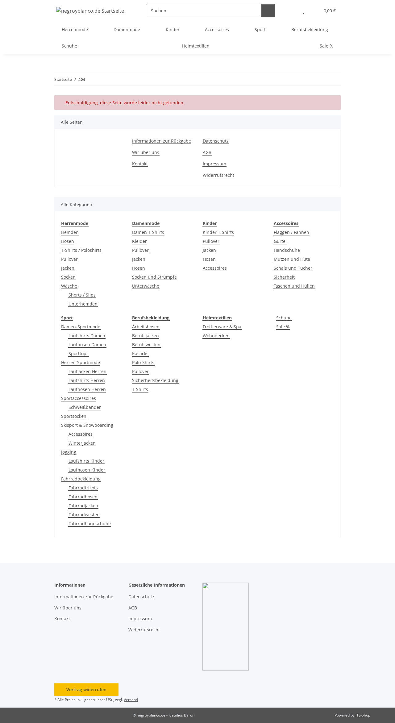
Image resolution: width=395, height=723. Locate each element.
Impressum (214, 164)
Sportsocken (73, 416)
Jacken (67, 268)
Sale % (283, 327)
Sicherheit (284, 277)
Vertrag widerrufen (86, 689)
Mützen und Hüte (292, 259)
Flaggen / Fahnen (291, 232)
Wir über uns (145, 152)
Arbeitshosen (146, 327)
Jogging (68, 452)
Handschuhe (287, 250)
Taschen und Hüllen (294, 286)
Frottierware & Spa (222, 327)
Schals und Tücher (293, 268)
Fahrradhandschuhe (90, 523)
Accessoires (215, 268)
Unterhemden (83, 304)
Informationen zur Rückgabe (161, 141)
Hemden (70, 232)
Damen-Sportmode (80, 327)
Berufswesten (146, 344)
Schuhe (284, 318)
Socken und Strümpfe (154, 277)
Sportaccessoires (78, 398)
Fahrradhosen (83, 497)
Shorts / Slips (82, 295)
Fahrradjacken (83, 506)
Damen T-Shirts (148, 232)
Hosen (67, 241)
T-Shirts (140, 389)
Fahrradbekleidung (81, 479)
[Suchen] (268, 10)
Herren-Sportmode (80, 362)
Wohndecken (216, 336)
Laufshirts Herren (87, 380)
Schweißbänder (85, 407)
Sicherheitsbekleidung (155, 380)
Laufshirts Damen (87, 336)
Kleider (139, 241)
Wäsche (69, 286)
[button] (291, 10)
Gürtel (280, 241)
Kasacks (140, 353)
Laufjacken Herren (87, 371)
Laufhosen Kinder (87, 470)
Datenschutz (216, 141)
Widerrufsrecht (218, 175)
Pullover (69, 259)
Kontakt (140, 164)
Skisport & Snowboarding (87, 425)
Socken (68, 277)
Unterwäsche (145, 286)
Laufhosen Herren (87, 389)
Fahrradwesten (84, 514)
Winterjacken (82, 443)
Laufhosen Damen (87, 344)
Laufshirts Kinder (86, 461)
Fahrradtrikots (83, 488)
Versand (131, 699)
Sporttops (79, 353)
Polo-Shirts (143, 362)
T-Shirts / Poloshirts (81, 250)
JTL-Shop (363, 715)
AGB (207, 152)
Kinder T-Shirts (218, 232)
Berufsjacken (145, 336)
